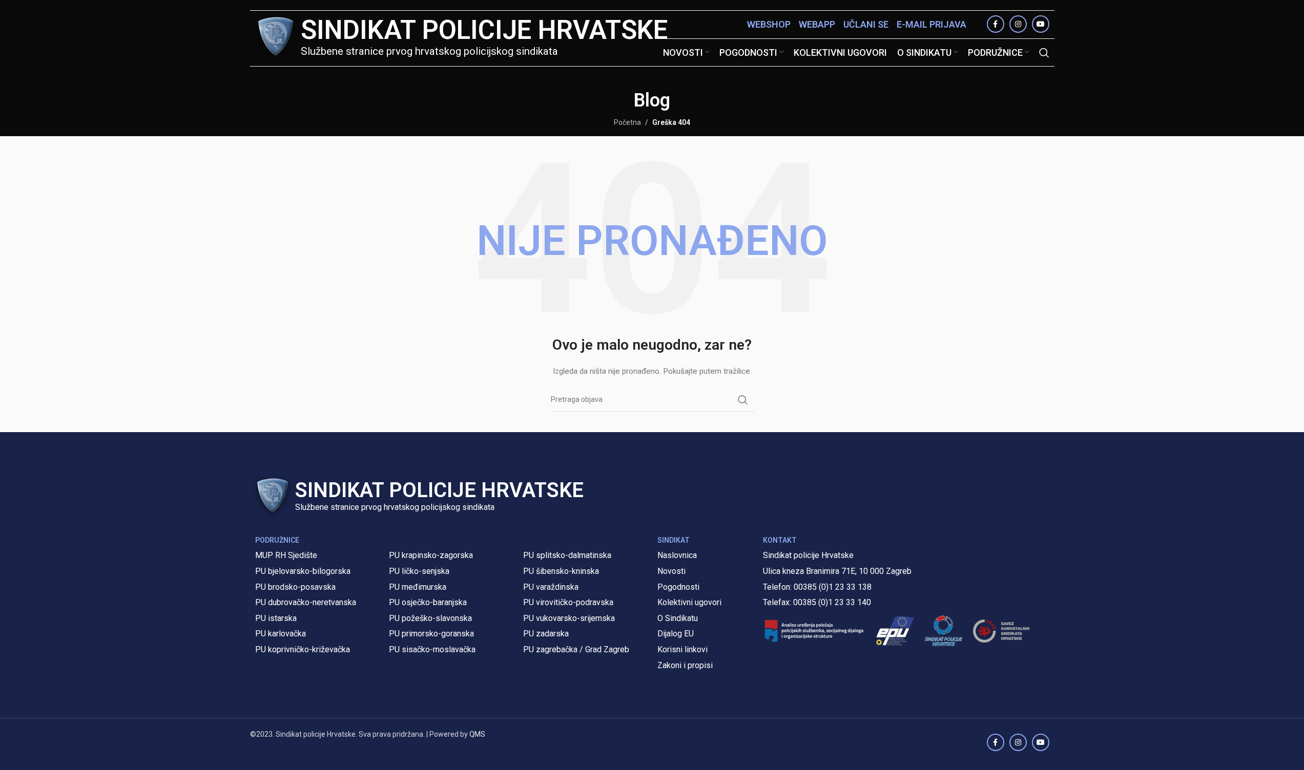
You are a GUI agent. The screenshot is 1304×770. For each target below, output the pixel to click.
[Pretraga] (1044, 52)
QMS (477, 734)
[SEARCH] (743, 400)
